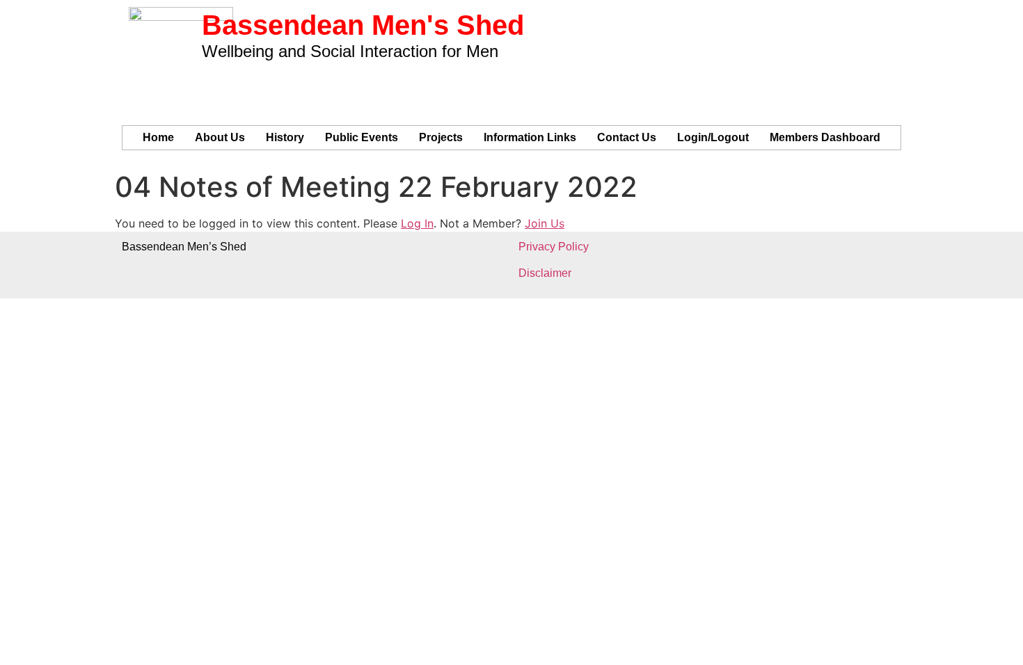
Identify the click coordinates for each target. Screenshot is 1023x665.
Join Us (544, 223)
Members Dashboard (825, 137)
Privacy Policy (553, 247)
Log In (417, 223)
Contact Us (626, 137)
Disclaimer (544, 273)
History (285, 137)
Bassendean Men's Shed (363, 25)
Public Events (361, 137)
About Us (220, 137)
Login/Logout (713, 137)
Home (158, 137)
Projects (441, 137)
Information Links (530, 137)
